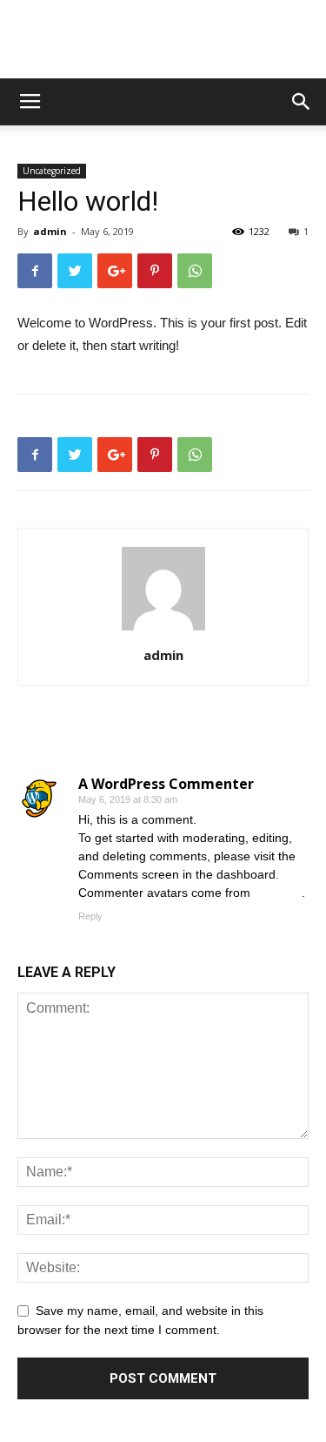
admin (50, 231)
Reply (90, 916)
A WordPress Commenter (166, 784)
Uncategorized (52, 171)
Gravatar (278, 893)
